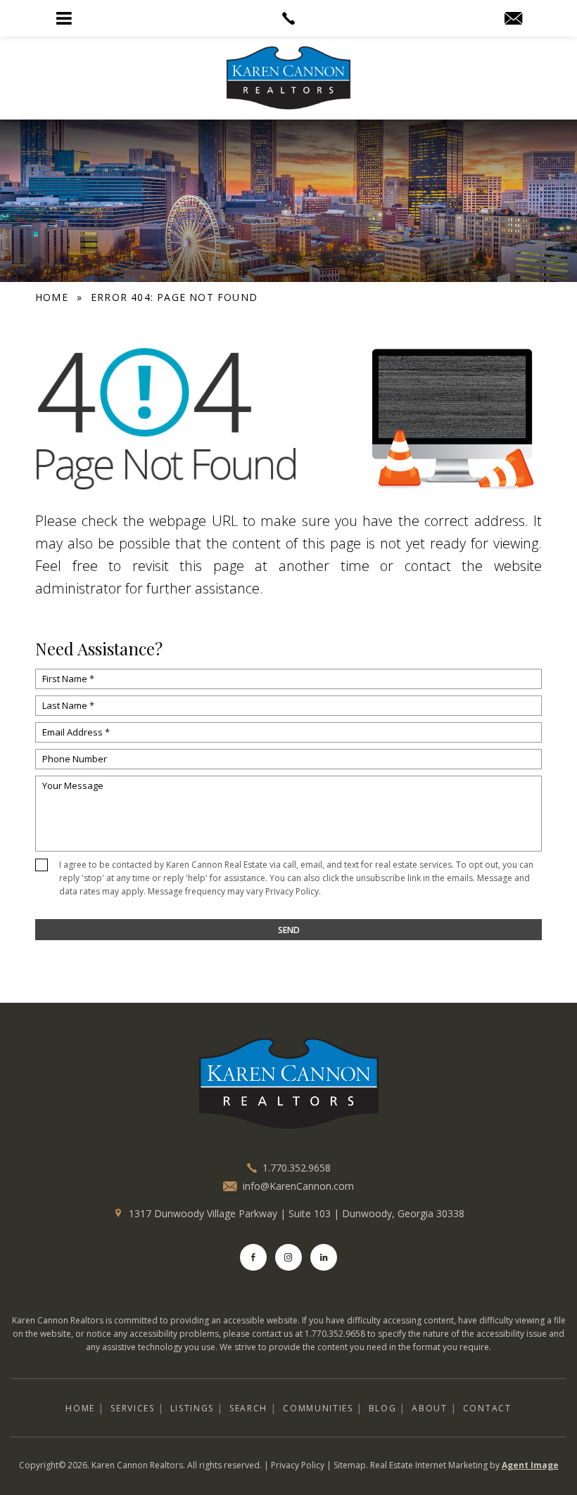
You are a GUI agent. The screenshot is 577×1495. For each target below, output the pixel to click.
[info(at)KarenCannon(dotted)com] (513, 19)
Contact (487, 1408)
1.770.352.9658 (296, 1167)
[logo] (288, 1083)
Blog (383, 1408)
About (429, 1408)
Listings (192, 1408)
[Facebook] (253, 1257)
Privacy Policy (292, 891)
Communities (318, 1408)
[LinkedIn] (323, 1257)
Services (132, 1408)
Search (248, 1408)
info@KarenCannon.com (298, 1186)
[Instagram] (288, 1257)
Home (80, 1408)
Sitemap (350, 1465)
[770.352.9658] (288, 18)
